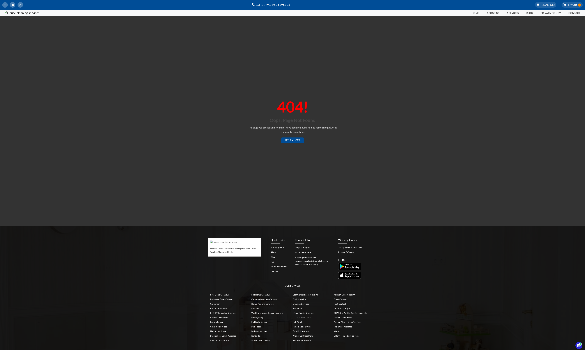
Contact (574, 13)
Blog (529, 13)
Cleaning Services (301, 304)
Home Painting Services (262, 304)
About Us (493, 13)
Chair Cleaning (299, 300)
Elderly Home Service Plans (347, 336)
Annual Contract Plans (303, 336)
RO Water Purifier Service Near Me (350, 313)
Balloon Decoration (219, 318)
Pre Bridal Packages (343, 327)
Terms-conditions (279, 267)
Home (475, 13)
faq (272, 262)
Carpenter (215, 304)
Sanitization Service (302, 341)
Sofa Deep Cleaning (219, 295)
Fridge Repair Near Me (303, 313)
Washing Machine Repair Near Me (267, 313)
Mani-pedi (256, 327)
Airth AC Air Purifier (220, 341)
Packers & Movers (218, 309)
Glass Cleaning (340, 300)
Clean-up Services (218, 327)
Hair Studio (298, 322)
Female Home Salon (343, 318)
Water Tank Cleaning (261, 341)
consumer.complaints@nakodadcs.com (311, 261)
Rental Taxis (256, 336)
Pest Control (340, 304)
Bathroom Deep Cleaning (222, 300)
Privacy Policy (551, 13)
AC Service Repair (342, 309)
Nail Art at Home (218, 331)
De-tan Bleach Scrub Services (347, 322)
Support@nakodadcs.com (305, 258)
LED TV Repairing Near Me (223, 313)
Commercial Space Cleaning (305, 295)
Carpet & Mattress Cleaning (264, 300)
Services (513, 13)
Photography (257, 318)
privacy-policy (277, 248)
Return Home (292, 140)
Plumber (255, 309)
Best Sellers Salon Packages (223, 336)
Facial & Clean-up (301, 331)
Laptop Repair (216, 322)
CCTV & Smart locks (302, 318)
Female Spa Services (302, 327)
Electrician (298, 309)
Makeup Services (259, 331)
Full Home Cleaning (260, 295)
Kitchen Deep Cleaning (344, 295)
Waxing (337, 331)
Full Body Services (259, 322)
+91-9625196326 (273, 4)
